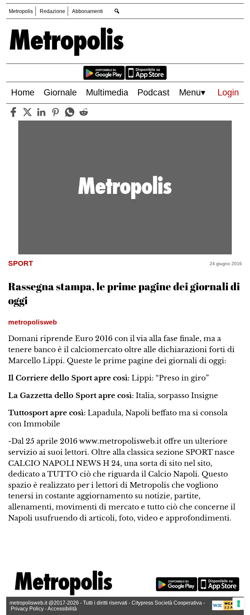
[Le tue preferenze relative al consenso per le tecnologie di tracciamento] (238, 603)
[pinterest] (55, 112)
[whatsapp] (69, 112)
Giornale (60, 92)
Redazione (52, 11)
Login (228, 92)
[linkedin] (41, 112)
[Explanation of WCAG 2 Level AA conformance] (226, 608)
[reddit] (83, 112)
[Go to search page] (117, 11)
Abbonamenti (87, 11)
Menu (190, 92)
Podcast (153, 92)
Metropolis (21, 11)
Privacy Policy (27, 608)
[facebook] (13, 112)
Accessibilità (62, 608)
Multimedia (107, 92)
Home (23, 92)
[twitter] (27, 112)
